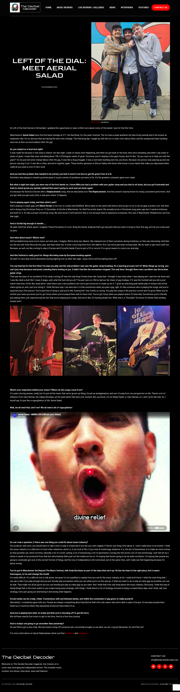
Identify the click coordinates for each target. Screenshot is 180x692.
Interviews (127, 7)
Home (48, 7)
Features (144, 7)
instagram (82, 633)
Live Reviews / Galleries (91, 7)
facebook (69, 633)
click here (164, 684)
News (112, 7)
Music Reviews (65, 7)
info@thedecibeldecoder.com (164, 660)
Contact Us (160, 7)
